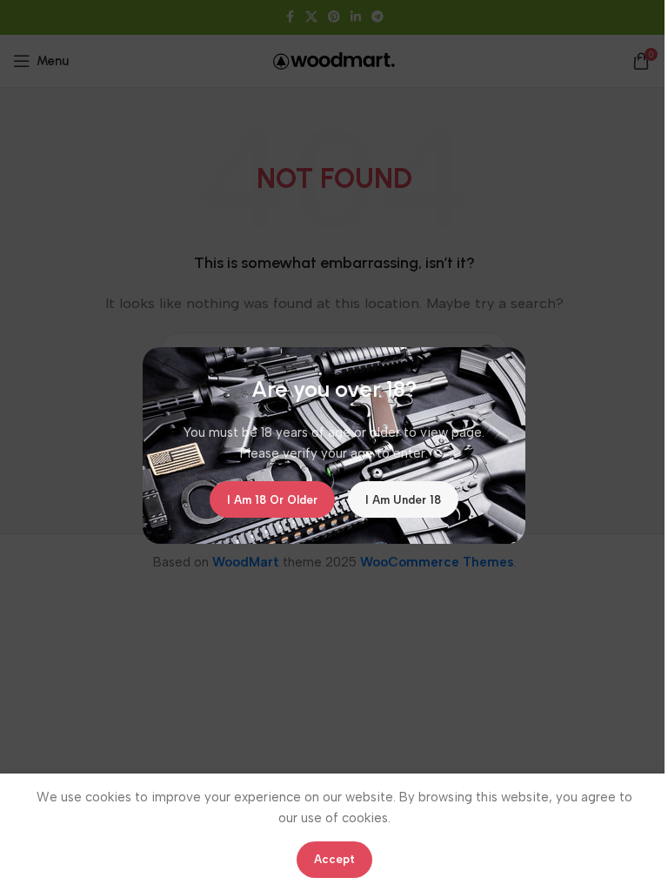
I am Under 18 (403, 499)
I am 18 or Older (272, 499)
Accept (334, 859)
